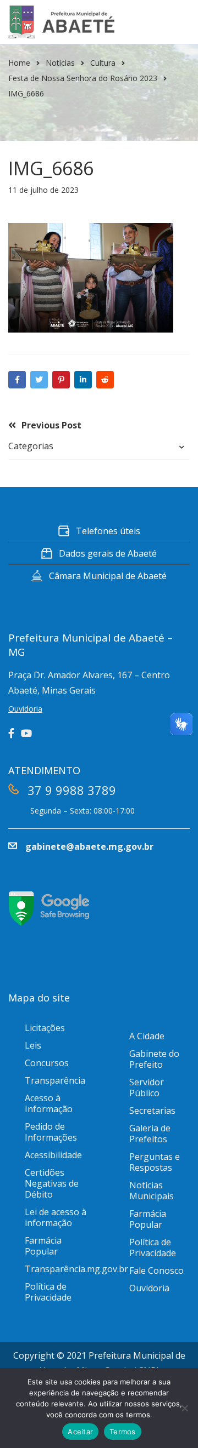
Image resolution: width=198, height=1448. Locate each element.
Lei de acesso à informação (55, 1217)
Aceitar (80, 1431)
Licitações (45, 1028)
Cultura (103, 63)
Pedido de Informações (51, 1131)
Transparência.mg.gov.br (76, 1269)
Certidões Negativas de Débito (52, 1183)
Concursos (47, 1063)
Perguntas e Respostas (154, 1162)
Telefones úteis (108, 531)
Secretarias (152, 1110)
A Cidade (146, 1036)
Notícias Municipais (151, 1190)
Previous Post (51, 425)
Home (19, 63)
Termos (122, 1431)
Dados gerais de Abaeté (108, 553)
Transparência (55, 1080)
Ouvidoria (149, 1288)
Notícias (60, 63)
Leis (33, 1045)
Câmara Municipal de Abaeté (108, 576)
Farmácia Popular (43, 1245)
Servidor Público (146, 1087)
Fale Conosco (156, 1270)
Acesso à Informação (49, 1103)
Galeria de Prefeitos (149, 1133)
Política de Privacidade (48, 1291)
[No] (184, 1408)
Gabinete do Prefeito (154, 1059)
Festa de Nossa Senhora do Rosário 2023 (82, 78)
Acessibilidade (53, 1155)
